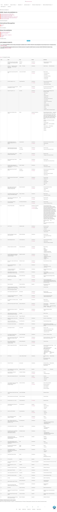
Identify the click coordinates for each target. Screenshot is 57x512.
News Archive (39, 509)
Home (2, 4)
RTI (16, 509)
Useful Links (24, 509)
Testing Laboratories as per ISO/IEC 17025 (7, 14)
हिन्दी (55, 2)
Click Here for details (3, 45)
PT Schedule (33, 63)
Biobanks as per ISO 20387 (5, 18)
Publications (20, 4)
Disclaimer (33, 509)
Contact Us (29, 509)
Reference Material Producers (47, 4)
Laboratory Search (27, 4)
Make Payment (3, 6)
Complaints (2, 35)
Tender (20, 509)
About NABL (6, 4)
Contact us (9, 6)
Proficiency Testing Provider (36, 4)
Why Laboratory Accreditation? (5, 32)
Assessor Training (12, 4)
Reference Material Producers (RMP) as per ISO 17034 (9, 17)
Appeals (2, 36)
